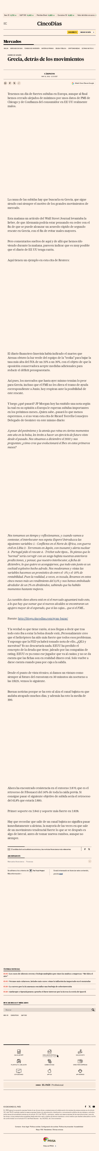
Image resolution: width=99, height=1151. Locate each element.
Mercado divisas (16, 48)
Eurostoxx (15, 1015)
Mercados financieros (16, 862)
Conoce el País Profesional (49, 1085)
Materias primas (48, 48)
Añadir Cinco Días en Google (84, 83)
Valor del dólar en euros (86, 15)
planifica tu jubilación (19, 1064)
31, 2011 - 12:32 (49, 76)
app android (80, 1074)
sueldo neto (80, 1055)
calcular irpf (18, 1055)
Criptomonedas (74, 48)
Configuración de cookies (49, 1126)
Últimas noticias (88, 48)
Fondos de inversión (32, 48)
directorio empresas (80, 1064)
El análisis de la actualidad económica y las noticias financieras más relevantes (41, 849)
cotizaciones (18, 1074)
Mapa (38, 1129)
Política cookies (35, 1126)
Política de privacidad (66, 1126)
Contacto (18, 1126)
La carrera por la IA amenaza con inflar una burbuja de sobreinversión (40, 986)
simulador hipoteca (49, 1055)
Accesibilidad (78, 1126)
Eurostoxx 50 (62, 15)
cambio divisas (49, 1064)
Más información (14, 874)
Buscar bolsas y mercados (15, 1003)
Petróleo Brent (42, 15)
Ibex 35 (6, 15)
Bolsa (6, 48)
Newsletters (48, 1129)
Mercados (12, 42)
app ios (49, 1074)
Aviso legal (25, 1126)
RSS (41, 1129)
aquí (61, 874)
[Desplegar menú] (5, 23)
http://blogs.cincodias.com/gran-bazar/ (43, 618)
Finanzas (29, 862)
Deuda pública (61, 48)
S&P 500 (23, 15)
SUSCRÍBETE (72, 32)
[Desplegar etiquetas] (90, 861)
